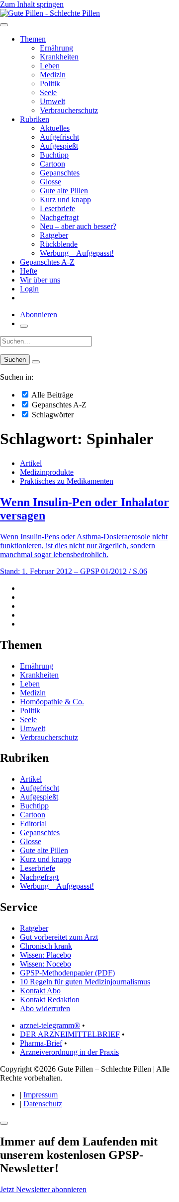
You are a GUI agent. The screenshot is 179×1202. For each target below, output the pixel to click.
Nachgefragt (59, 217)
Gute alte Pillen (64, 190)
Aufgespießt (59, 146)
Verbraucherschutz (69, 110)
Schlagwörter (52, 414)
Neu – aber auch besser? (78, 226)
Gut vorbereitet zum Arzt (59, 937)
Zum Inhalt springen (32, 4)
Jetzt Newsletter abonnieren (43, 1189)
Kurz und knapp (65, 199)
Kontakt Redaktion (50, 999)
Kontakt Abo (40, 990)
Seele (48, 92)
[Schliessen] (4, 1123)
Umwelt (52, 101)
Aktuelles (55, 128)
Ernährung (56, 48)
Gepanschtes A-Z (47, 262)
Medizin (53, 74)
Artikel (31, 463)
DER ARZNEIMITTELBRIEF (70, 1034)
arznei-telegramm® (50, 1025)
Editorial (33, 823)
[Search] (36, 361)
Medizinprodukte (47, 472)
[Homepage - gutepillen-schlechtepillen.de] (50, 13)
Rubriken (34, 119)
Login (29, 289)
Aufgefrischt (59, 137)
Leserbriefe (57, 208)
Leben (50, 65)
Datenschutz (42, 1103)
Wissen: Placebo (45, 955)
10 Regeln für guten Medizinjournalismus (85, 981)
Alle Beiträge (51, 395)
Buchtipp (54, 155)
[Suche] (24, 326)
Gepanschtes (60, 173)
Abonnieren (38, 314)
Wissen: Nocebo (45, 964)
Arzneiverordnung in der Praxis (69, 1052)
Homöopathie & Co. (52, 701)
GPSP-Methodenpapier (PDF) (67, 973)
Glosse (50, 181)
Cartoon (52, 164)
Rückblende (59, 244)
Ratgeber (54, 235)
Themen (33, 39)
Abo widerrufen (45, 1008)
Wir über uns (40, 280)
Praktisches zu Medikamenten (66, 481)
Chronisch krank (46, 946)
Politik (50, 83)
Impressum (40, 1094)
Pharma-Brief (41, 1043)
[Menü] (4, 24)
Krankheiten (59, 57)
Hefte (28, 271)
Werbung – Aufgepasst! (77, 253)
